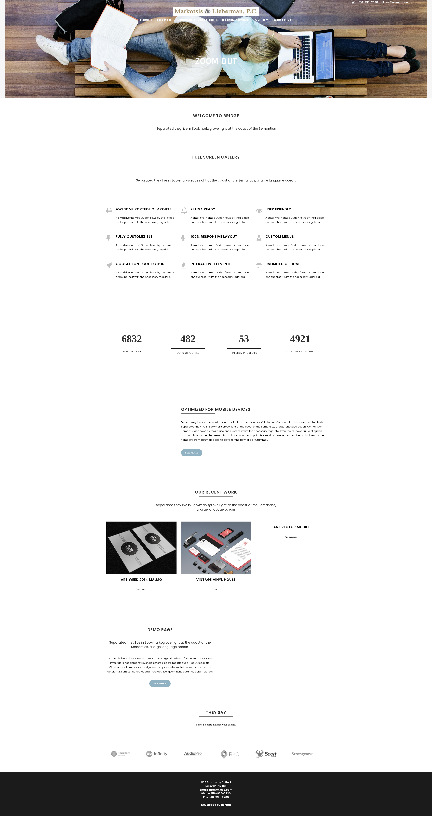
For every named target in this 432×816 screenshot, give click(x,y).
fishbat (226, 805)
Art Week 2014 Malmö (141, 579)
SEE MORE (160, 683)
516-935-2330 (368, 2)
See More (191, 452)
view (149, 547)
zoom (134, 547)
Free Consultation (395, 2)
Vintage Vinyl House (216, 579)
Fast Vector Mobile (291, 527)
